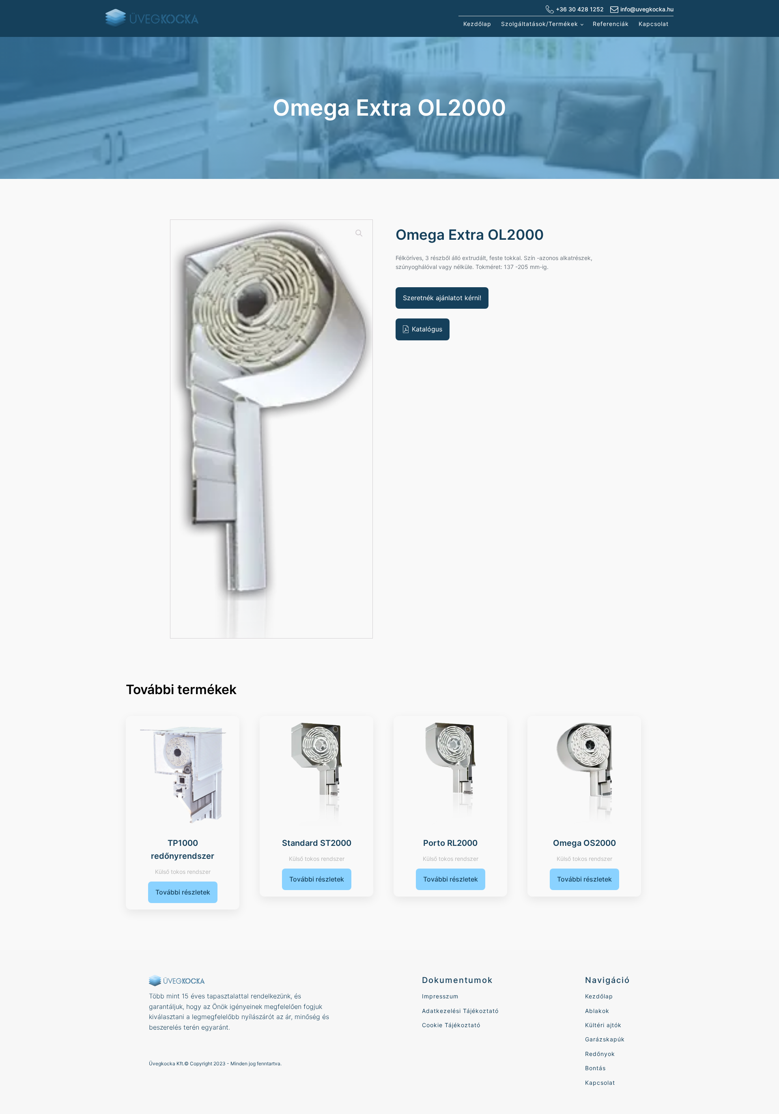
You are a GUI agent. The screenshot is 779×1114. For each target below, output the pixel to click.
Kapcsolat (654, 23)
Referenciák (611, 23)
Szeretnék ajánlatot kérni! (442, 298)
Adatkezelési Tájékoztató (460, 1011)
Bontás (595, 1068)
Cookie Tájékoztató (451, 1025)
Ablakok (597, 1011)
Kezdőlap (477, 23)
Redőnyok (600, 1054)
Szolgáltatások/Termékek (539, 23)
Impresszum (440, 996)
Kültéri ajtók (603, 1025)
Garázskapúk (605, 1039)
